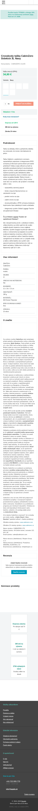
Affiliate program (8, 768)
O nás (5, 759)
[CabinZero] (10, 336)
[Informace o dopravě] (19, 122)
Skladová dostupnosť (10, 736)
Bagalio (23, 801)
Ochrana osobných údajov (11, 742)
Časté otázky (7, 745)
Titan (31, 14)
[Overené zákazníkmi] (29, 689)
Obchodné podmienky (10, 739)
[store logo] (13, 4)
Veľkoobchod (7, 765)
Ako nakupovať (8, 719)
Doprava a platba (8, 713)
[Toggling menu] (3, 2)
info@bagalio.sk (12, 789)
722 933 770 (13, 781)
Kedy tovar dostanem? (11, 117)
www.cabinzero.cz (28, 525)
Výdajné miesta (8, 716)
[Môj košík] (35, 2)
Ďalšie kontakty (29, 794)
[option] (6, 86)
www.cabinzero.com (26, 522)
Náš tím (5, 762)
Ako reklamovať (8, 722)
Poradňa (6, 710)
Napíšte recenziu (19, 572)
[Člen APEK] (8, 689)
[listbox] (19, 89)
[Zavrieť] (36, 11)
